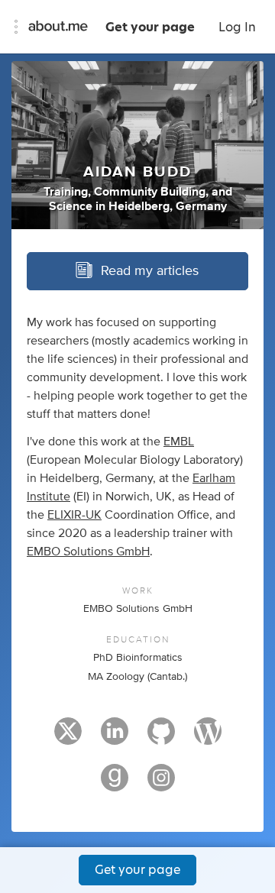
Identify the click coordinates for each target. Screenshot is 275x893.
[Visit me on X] (68, 737)
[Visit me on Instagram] (161, 784)
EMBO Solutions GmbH (88, 551)
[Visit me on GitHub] (161, 737)
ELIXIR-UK (74, 515)
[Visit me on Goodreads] (114, 784)
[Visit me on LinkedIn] (114, 737)
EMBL (178, 441)
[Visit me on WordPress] (208, 737)
